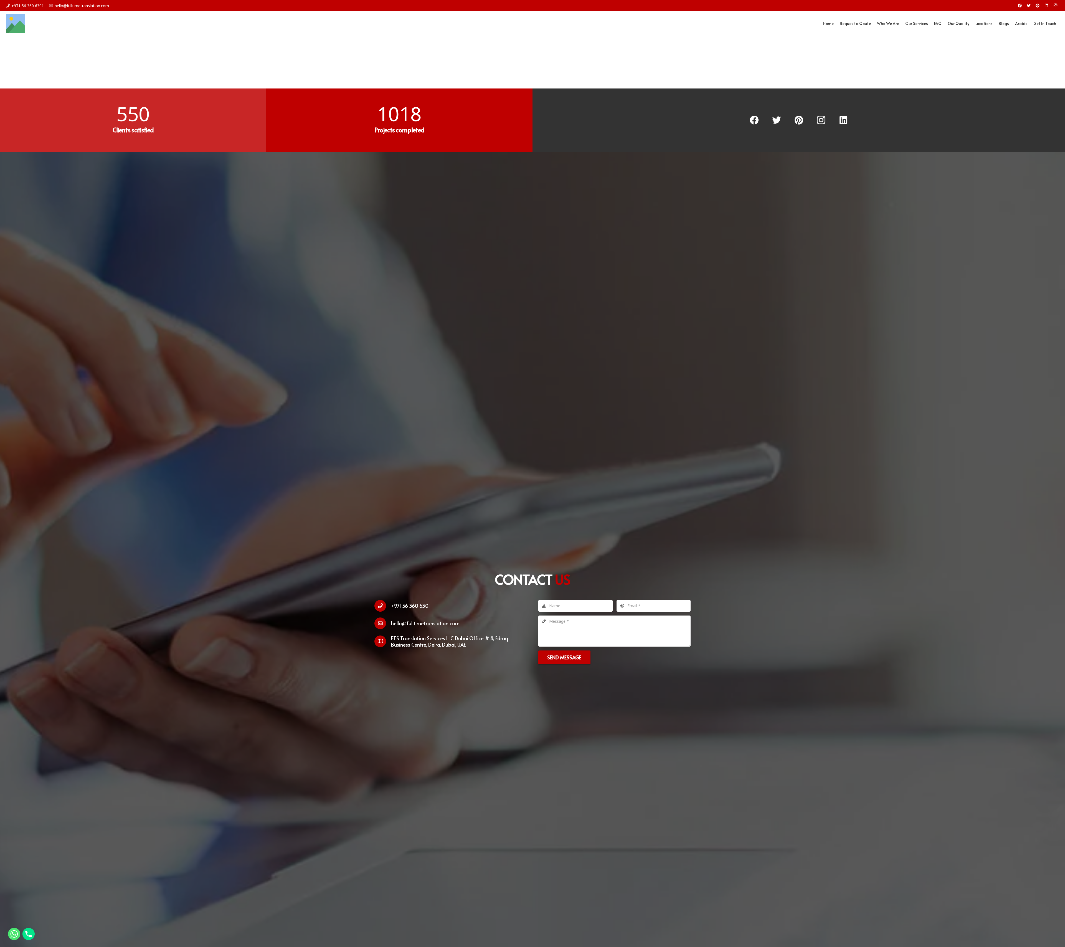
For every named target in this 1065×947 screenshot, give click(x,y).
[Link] (15, 23)
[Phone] (28, 934)
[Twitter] (1029, 5)
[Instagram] (1055, 5)
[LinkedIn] (1046, 5)
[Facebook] (1020, 5)
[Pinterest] (1037, 5)
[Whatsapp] (14, 934)
